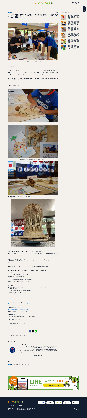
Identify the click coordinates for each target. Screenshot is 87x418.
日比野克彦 (27, 364)
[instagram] (84, 10)
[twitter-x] (84, 9)
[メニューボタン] (78, 3)
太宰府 (22, 364)
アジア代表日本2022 (16, 364)
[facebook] (84, 7)
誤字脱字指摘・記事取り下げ (31, 408)
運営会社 (28, 409)
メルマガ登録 (24, 407)
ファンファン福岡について (14, 407)
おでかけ (13, 405)
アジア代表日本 (22, 344)
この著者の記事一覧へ (38, 355)
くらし (17, 405)
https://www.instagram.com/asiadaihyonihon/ (19, 303)
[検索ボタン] (76, 3)
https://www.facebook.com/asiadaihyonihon (18, 309)
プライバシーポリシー (11, 409)
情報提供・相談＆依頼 (20, 408)
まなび (10, 12)
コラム (23, 405)
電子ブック (29, 407)
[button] (30, 331)
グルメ (9, 405)
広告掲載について (10, 408)
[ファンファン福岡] (43, 3)
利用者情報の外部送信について (21, 409)
